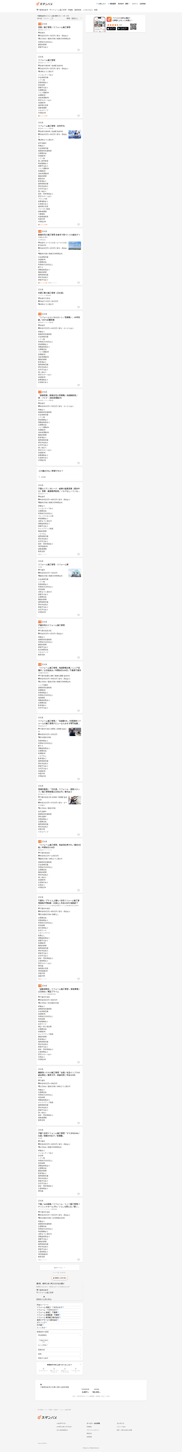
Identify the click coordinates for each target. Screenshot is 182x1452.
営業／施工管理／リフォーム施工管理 (54, 27)
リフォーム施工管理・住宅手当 (51, 126)
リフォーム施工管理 (46, 60)
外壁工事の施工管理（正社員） (51, 293)
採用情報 (89, 1437)
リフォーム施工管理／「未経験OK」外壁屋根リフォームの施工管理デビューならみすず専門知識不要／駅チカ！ (59, 723)
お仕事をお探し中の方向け (64, 1426)
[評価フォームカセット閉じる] (80, 1364)
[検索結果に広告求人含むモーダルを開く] (41, 18)
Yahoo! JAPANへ (42, 1443)
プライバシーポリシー (93, 1430)
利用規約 (89, 1426)
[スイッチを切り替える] (51, 18)
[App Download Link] (111, 29)
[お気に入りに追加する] (78, 50)
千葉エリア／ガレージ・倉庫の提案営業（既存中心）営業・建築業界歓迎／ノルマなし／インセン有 (59, 491)
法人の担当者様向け (62, 1430)
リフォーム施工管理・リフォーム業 (53, 564)
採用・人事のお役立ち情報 (124, 1430)
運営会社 (89, 1433)
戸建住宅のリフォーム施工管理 (51, 625)
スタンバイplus (121, 1426)
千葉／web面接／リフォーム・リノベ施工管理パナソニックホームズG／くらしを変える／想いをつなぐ (59, 1206)
